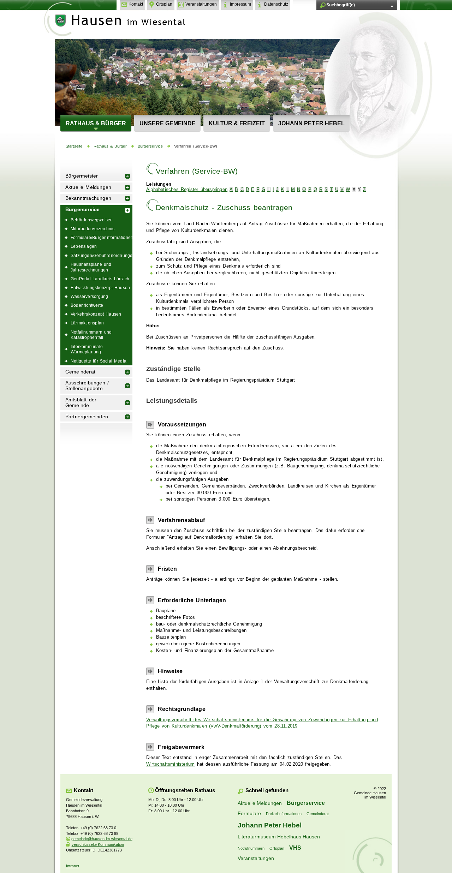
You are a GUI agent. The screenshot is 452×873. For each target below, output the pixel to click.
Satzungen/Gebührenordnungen (101, 255)
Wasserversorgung (89, 296)
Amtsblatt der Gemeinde (81, 402)
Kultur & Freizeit (237, 123)
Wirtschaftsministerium (170, 764)
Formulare (249, 813)
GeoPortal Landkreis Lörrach (100, 278)
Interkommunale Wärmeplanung (87, 349)
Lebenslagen (84, 246)
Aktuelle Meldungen (88, 187)
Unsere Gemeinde (167, 123)
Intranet (72, 866)
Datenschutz (276, 4)
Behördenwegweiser (91, 219)
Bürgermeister (81, 176)
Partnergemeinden (86, 416)
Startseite (74, 146)
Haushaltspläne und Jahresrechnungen (91, 267)
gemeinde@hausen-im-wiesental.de (101, 839)
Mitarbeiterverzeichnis (93, 228)
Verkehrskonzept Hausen (96, 314)
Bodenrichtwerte (87, 305)
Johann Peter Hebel (311, 123)
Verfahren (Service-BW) (195, 146)
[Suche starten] (392, 6)
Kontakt (136, 4)
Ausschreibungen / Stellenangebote (87, 385)
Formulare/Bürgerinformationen (101, 237)
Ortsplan (164, 4)
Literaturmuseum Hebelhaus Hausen (279, 836)
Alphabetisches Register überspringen (186, 189)
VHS (295, 847)
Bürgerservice (150, 146)
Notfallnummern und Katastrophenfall (91, 335)
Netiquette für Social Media (98, 361)
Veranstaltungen (201, 4)
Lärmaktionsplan (87, 323)
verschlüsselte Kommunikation (98, 844)
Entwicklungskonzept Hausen (100, 287)
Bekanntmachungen (88, 198)
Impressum (240, 4)
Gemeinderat (80, 372)
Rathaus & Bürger (96, 123)
